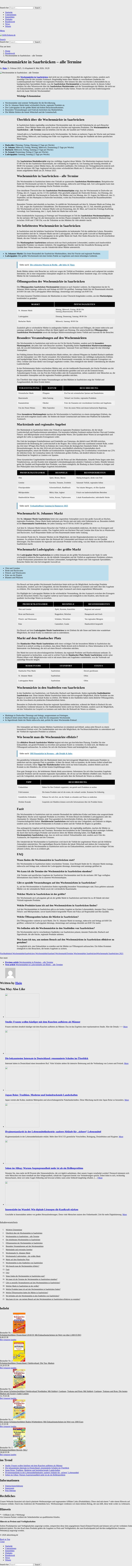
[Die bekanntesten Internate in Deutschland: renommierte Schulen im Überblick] (68, 1042)
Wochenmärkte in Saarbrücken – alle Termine (22, 1236)
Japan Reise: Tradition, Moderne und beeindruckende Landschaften (41, 1095)
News (7, 24)
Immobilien (9, 17)
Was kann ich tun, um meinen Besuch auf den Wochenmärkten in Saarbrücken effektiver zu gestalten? (43, 1299)
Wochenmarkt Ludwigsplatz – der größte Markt (23, 1256)
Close (2, 1542)
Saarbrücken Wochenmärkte (36, 953)
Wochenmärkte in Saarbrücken (34, 77)
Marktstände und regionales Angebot (19, 1250)
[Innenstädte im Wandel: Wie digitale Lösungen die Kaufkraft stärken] (68, 1193)
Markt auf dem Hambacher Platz (18, 1259)
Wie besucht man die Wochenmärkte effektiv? (22, 1266)
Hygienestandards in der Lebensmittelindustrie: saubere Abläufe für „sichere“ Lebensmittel (53, 1131)
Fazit (7, 1269)
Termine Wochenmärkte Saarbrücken (82, 953)
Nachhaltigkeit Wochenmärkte (12, 953)
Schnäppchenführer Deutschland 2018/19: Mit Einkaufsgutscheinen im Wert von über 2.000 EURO (40, 1335)
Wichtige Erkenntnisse (14, 1230)
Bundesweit (10, 22)
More (125, 1027)
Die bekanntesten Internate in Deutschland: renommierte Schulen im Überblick (46, 1058)
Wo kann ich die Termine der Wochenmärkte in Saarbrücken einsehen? (31, 1279)
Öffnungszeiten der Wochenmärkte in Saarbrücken (24, 1243)
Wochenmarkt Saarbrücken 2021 (110, 953)
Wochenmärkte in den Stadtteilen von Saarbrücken (24, 1263)
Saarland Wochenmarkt (57, 953)
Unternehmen (10, 15)
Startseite (9, 12)
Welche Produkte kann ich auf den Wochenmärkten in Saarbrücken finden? (33, 1289)
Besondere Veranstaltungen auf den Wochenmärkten (24, 1246)
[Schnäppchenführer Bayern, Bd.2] (19, 1448)
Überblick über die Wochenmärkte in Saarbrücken (24, 1233)
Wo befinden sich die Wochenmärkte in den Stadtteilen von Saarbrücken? (32, 1296)
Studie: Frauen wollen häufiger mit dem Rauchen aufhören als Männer (42, 1021)
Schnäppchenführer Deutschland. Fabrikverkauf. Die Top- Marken (27, 1363)
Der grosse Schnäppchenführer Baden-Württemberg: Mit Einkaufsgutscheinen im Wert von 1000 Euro (41, 1422)
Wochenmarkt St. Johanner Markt (18, 1253)
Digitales (8, 19)
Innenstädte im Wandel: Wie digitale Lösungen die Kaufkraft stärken (41, 1209)
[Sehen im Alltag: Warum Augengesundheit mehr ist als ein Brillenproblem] (68, 1152)
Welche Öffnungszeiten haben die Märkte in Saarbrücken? (27, 1293)
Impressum (9, 1488)
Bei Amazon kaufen (8, 1340)
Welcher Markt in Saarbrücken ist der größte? (22, 1286)
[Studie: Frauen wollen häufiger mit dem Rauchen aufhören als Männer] (68, 1005)
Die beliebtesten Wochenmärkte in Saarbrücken (23, 1240)
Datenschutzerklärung (14, 1486)
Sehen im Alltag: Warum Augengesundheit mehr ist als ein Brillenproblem (44, 1168)
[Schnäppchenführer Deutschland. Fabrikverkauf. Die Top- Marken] (19, 1361)
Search (37, 8)
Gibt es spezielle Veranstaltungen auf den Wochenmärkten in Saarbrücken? (33, 1283)
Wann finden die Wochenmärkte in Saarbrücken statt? (25, 1276)
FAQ (7, 1273)
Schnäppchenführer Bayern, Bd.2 (13, 1450)
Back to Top (5, 1539)
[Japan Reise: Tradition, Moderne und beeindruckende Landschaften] (68, 1079)
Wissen (8, 26)
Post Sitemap (10, 1490)
